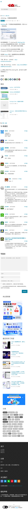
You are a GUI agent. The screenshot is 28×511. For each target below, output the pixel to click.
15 (17, 103)
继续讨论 (2, 452)
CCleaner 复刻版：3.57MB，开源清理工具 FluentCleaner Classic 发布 (18, 373)
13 (16, 114)
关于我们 (2, 449)
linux (21, 417)
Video (9, 419)
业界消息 (11, 421)
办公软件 (21, 421)
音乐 (22, 436)
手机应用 (16, 426)
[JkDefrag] (8, 39)
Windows (5, 421)
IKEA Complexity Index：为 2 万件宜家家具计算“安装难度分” (18, 363)
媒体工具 (14, 424)
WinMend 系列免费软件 (15, 92)
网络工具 (20, 433)
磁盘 (6, 123)
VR (13, 419)
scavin (14, 20)
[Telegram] (5, 481)
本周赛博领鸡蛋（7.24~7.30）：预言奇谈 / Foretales (17, 353)
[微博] (12, 481)
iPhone (16, 417)
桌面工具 (15, 428)
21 (17, 94)
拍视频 (4, 428)
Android (5, 412)
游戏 (4, 431)
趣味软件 (14, 436)
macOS (5, 419)
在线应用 (9, 424)
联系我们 (2, 451)
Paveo (6, 54)
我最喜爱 (11, 426)
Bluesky (15, 485)
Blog (11, 414)
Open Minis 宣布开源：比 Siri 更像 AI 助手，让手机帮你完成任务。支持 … (17, 383)
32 (17, 89)
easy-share (20, 64)
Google (5, 417)
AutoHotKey (6, 414)
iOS (9, 417)
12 (18, 20)
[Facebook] (2, 481)
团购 (4, 424)
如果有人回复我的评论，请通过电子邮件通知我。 (13, 284)
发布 (2, 462)
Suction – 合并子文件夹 (15, 87)
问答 (19, 436)
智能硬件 (10, 428)
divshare (6, 66)
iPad (12, 417)
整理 (3, 123)
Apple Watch (11, 412)
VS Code (17, 419)
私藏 (18, 431)
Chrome (16, 414)
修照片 (16, 421)
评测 (10, 436)
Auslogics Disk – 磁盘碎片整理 (16, 101)
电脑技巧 (9, 431)
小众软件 (10, 506)
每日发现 (21, 428)
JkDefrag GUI (21, 42)
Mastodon (10, 485)
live (10, 61)
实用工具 (5, 426)
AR (16, 412)
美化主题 (5, 436)
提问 (2, 468)
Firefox (21, 414)
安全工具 (20, 424)
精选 (10, 433)
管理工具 (5, 433)
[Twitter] (15, 481)
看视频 (13, 431)
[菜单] (1, 1)
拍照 (21, 426)
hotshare (6, 61)
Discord (20, 485)
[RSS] (19, 481)
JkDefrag (3, 24)
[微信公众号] (8, 481)
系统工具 (2, 20)
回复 (26, 130)
